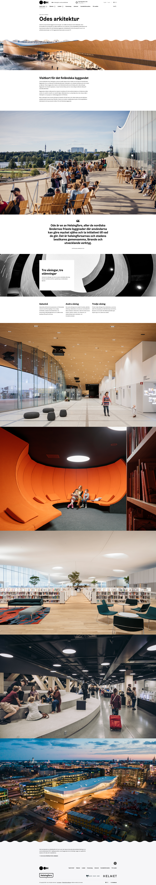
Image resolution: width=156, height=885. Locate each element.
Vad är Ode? (42, 6)
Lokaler (59, 6)
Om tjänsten (59, 882)
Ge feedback (114, 882)
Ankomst (76, 6)
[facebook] (114, 2)
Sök (114, 6)
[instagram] (116, 2)
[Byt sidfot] (46, 6)
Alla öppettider (81, 3)
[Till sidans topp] (115, 863)
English (105, 2)
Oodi (43, 2)
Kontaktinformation (85, 6)
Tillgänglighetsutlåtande (66, 882)
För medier (95, 6)
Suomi (109, 2)
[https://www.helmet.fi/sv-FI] (110, 876)
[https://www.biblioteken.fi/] (93, 876)
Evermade (81, 882)
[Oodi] (43, 868)
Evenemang (68, 6)
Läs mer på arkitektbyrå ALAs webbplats (49, 856)
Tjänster (51, 6)
